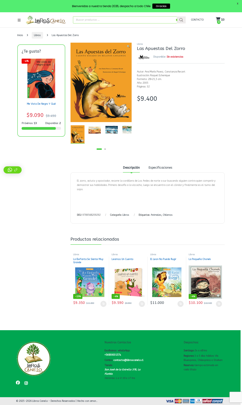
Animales (156, 214)
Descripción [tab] (131, 168)
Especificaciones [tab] (160, 168)
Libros (37, 35)
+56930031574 (113, 354)
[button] (128, 46)
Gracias (161, 6)
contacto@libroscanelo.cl (128, 360)
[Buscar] (181, 19)
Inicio (20, 35)
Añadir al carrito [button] (102, 304)
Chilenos (168, 214)
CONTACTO (197, 19)
